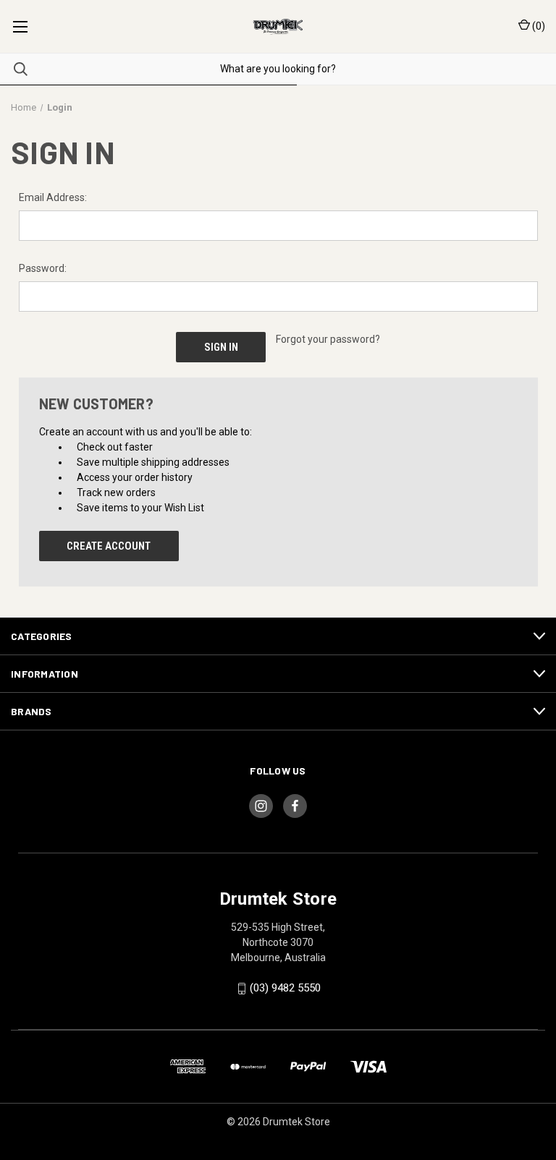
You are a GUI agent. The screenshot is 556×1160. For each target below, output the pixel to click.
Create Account (109, 546)
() (537, 26)
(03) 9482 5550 (285, 987)
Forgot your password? (328, 339)
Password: (43, 268)
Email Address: (53, 197)
